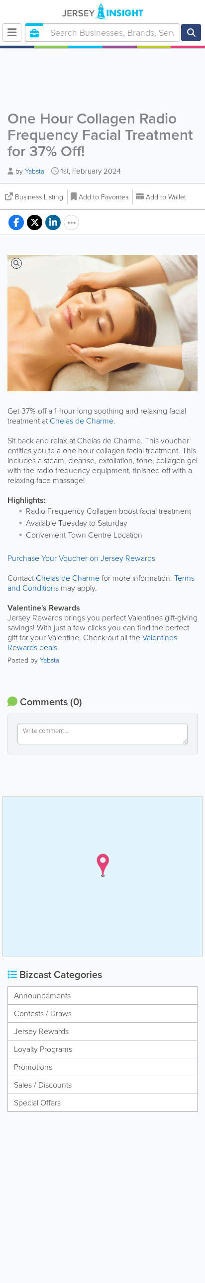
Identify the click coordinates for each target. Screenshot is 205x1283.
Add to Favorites (103, 197)
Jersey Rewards (41, 1031)
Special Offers (37, 1102)
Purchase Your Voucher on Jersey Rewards (81, 558)
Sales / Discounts (43, 1085)
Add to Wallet (166, 197)
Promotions (33, 1067)
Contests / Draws (43, 1013)
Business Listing (39, 197)
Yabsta (34, 171)
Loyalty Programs (43, 1049)
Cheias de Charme (81, 421)
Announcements (42, 995)
